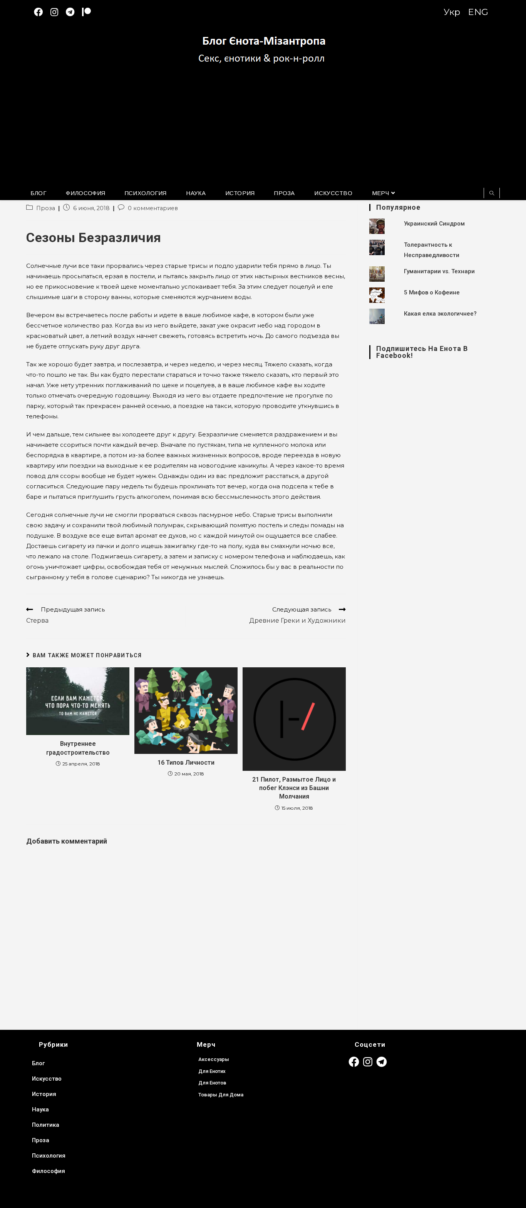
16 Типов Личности (185, 762)
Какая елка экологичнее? (440, 313)
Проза (45, 208)
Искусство (47, 1078)
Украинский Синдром (434, 223)
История (44, 1094)
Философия (48, 1171)
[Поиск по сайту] (491, 193)
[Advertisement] (263, 130)
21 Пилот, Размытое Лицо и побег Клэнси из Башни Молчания (294, 788)
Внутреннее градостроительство (78, 748)
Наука (40, 1109)
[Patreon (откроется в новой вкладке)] (90, 12)
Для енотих (212, 1071)
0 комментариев (153, 208)
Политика (45, 1124)
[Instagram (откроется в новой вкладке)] (58, 12)
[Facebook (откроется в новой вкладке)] (42, 12)
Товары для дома (220, 1095)
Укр (452, 12)
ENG (478, 12)
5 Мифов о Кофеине (432, 292)
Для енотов (212, 1083)
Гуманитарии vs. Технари (439, 271)
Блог (38, 1063)
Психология (48, 1155)
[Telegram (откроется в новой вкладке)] (74, 12)
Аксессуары (213, 1059)
